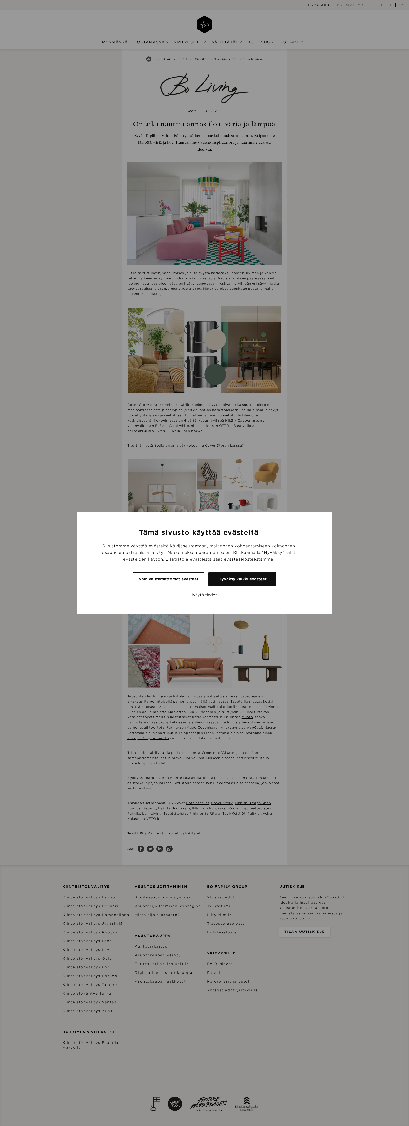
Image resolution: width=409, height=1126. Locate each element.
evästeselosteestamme (248, 559)
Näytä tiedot (204, 595)
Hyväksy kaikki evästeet (242, 579)
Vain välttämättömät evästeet (168, 579)
